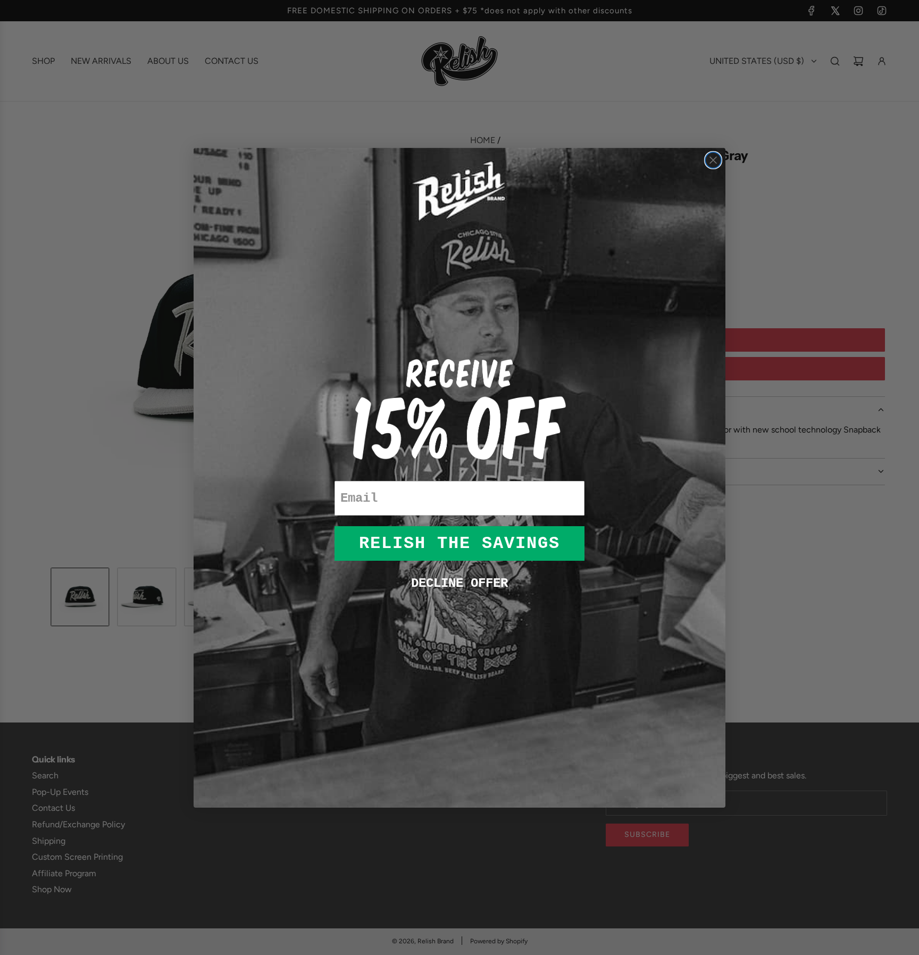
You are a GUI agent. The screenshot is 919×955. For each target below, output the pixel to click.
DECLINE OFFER (459, 583)
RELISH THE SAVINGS (459, 543)
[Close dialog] (713, 160)
